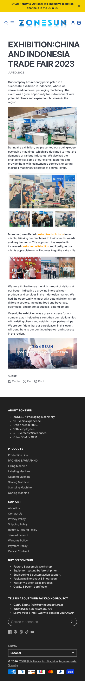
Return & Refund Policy (22, 529)
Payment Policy (17, 545)
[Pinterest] (15, 632)
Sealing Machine (18, 482)
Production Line (18, 455)
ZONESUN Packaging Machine (38, 661)
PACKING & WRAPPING (23, 460)
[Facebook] (10, 632)
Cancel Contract (18, 551)
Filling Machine (17, 466)
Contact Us (15, 513)
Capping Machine (19, 476)
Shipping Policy (17, 524)
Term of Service (18, 535)
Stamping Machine (20, 487)
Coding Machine (18, 492)
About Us (14, 508)
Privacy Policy (17, 519)
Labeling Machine (19, 471)
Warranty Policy (18, 540)
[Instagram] (21, 632)
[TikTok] (27, 632)
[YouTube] (32, 632)
